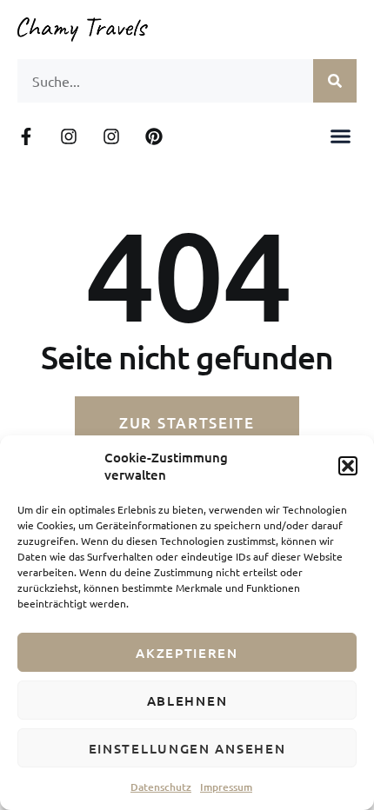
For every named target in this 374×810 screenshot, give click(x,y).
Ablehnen (187, 700)
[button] (348, 466)
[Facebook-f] (26, 136)
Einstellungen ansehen (187, 748)
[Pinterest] (154, 136)
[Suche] (335, 81)
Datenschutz (160, 787)
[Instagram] (68, 136)
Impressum (226, 787)
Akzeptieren (187, 652)
